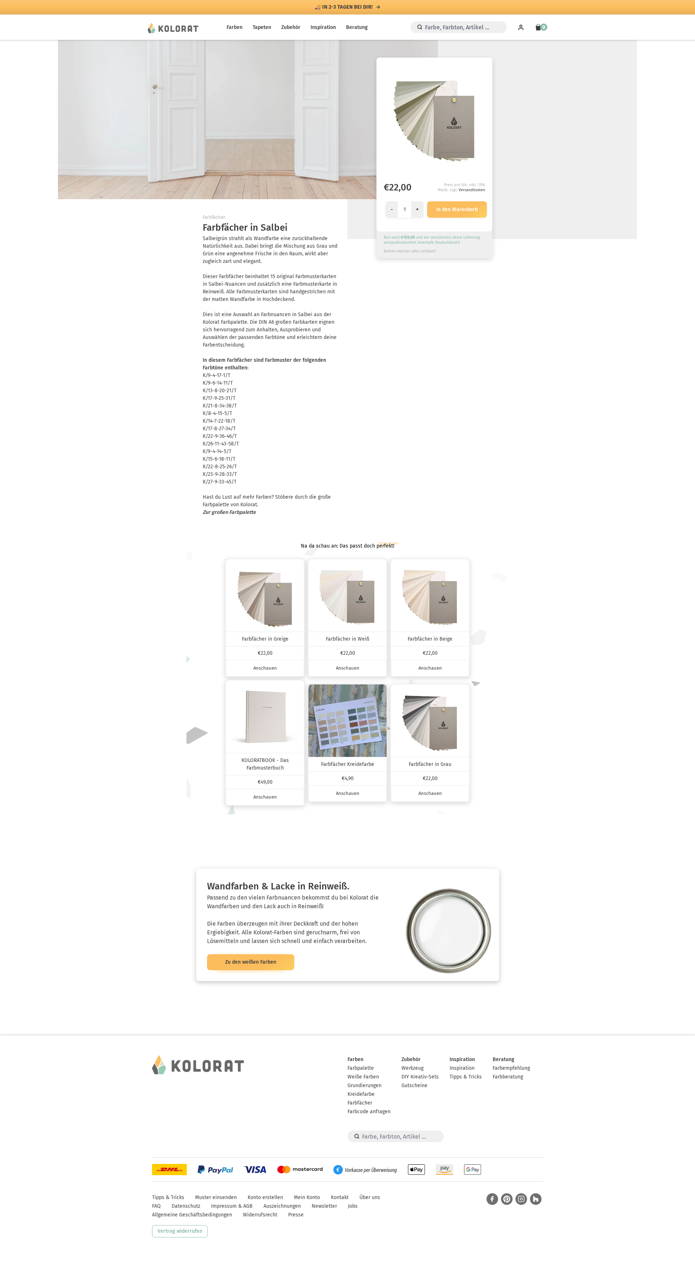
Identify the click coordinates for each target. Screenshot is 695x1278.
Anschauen (265, 668)
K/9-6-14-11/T (218, 383)
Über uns (369, 1197)
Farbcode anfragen (369, 1112)
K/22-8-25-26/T (220, 467)
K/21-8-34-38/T (220, 406)
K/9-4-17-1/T (216, 375)
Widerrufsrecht (260, 1215)
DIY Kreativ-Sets (420, 1077)
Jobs (353, 1206)
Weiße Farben (363, 1077)
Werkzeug (412, 1068)
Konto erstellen (265, 1197)
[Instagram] (521, 1199)
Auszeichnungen (282, 1206)
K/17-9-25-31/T (219, 398)
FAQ (156, 1206)
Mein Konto (307, 1197)
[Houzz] (536, 1199)
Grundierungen (365, 1085)
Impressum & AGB (232, 1206)
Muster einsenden (216, 1197)
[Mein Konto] (521, 27)
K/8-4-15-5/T (217, 413)
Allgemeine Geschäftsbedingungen (192, 1215)
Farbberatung (508, 1077)
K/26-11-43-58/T (221, 444)
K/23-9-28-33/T (220, 474)
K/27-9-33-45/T (219, 482)
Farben (235, 27)
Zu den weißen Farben (250, 962)
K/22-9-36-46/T (220, 436)
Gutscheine (414, 1085)
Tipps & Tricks (466, 1077)
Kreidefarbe (361, 1094)
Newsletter (324, 1206)
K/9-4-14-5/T (217, 451)
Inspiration (323, 27)
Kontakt (340, 1197)
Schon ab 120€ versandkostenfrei (343, 7)
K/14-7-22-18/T (219, 421)
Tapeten (262, 27)
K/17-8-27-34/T (219, 429)
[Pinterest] (507, 1199)
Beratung (357, 27)
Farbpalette (361, 1068)
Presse (296, 1215)
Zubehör (290, 27)
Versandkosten (472, 190)
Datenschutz (186, 1206)
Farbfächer (214, 217)
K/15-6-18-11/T (219, 459)
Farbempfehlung (511, 1068)
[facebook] (492, 1199)
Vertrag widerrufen (179, 1231)
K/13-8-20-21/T (219, 390)
